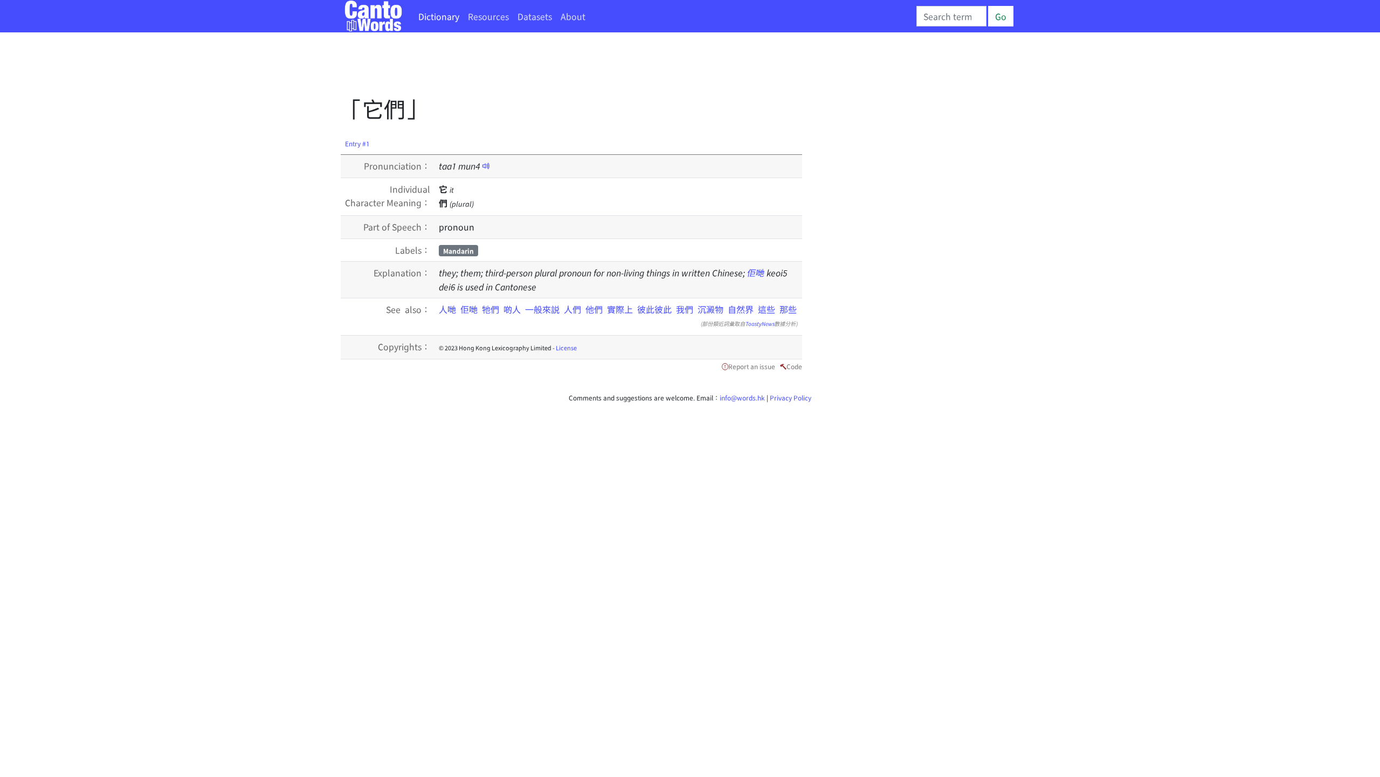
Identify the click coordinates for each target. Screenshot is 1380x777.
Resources (488, 16)
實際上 (620, 309)
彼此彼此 (654, 309)
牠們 (492, 309)
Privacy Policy (790, 397)
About (573, 16)
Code (794, 366)
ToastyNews (760, 323)
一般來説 (542, 309)
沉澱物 (710, 309)
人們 (572, 309)
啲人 (514, 309)
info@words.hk (742, 397)
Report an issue (751, 366)
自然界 (741, 309)
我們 (684, 309)
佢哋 (755, 272)
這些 (766, 309)
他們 (594, 309)
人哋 (449, 309)
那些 (788, 309)
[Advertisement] (537, 67)
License (566, 347)
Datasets (535, 16)
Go (1000, 16)
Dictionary (438, 16)
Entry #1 (357, 143)
